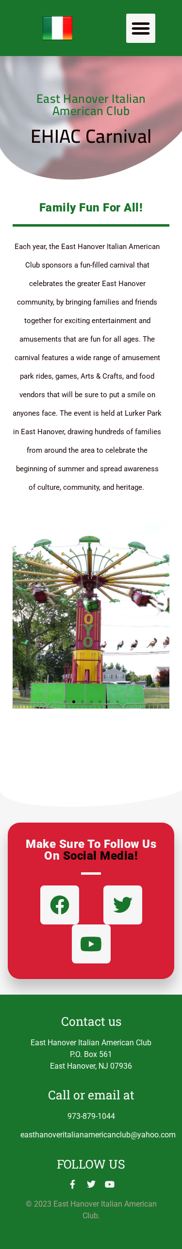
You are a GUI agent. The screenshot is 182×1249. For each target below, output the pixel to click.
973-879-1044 (91, 1116)
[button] (140, 28)
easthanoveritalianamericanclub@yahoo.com (98, 1134)
